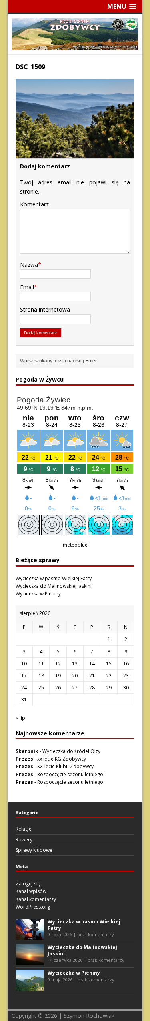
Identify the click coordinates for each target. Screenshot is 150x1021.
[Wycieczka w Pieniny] (30, 987)
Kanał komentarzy (36, 899)
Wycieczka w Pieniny (38, 593)
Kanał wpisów (31, 891)
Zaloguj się (28, 883)
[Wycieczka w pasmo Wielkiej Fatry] (30, 936)
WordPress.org (33, 906)
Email (27, 287)
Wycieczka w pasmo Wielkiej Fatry (54, 578)
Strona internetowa (45, 309)
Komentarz (34, 204)
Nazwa (29, 264)
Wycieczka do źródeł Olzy (71, 751)
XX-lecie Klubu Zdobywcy (65, 766)
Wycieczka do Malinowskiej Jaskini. (54, 586)
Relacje (24, 828)
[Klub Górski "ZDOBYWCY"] (75, 45)
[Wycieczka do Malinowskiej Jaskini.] (30, 961)
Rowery (24, 839)
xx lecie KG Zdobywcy (61, 758)
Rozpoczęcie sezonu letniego (70, 774)
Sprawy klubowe (34, 850)
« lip (20, 718)
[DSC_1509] (75, 154)
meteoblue (75, 544)
